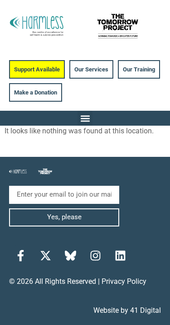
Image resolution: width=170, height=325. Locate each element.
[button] (85, 118)
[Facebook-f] (20, 256)
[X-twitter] (45, 256)
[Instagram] (95, 256)
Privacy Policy (124, 281)
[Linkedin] (120, 256)
